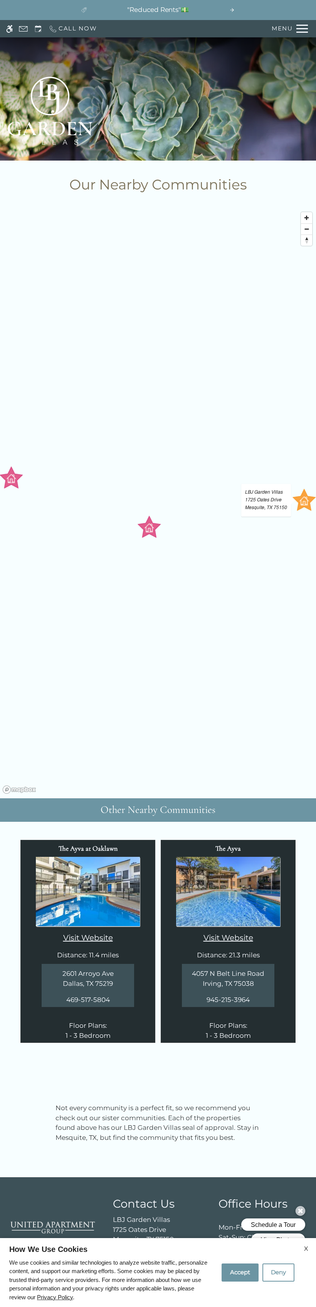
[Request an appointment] (38, 28)
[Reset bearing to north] (306, 240)
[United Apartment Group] (52, 1227)
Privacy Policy (55, 1297)
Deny (278, 1272)
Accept (240, 1272)
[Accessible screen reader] (9, 28)
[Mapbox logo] (19, 789)
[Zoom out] (306, 229)
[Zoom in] (306, 217)
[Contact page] (23, 28)
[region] (158, 502)
